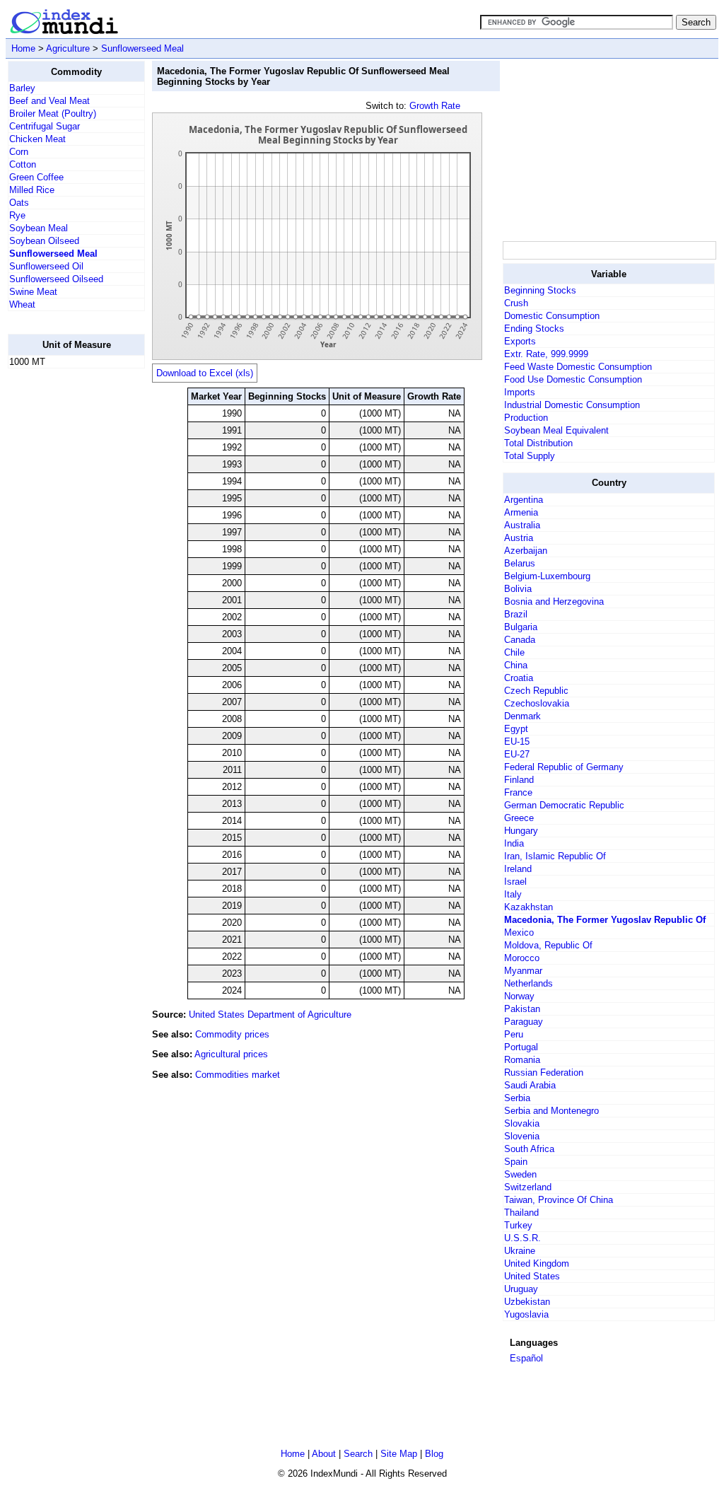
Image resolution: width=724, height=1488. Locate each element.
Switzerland (527, 1187)
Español (526, 1358)
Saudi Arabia (530, 1085)
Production (526, 417)
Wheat (22, 304)
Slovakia (521, 1123)
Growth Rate (434, 105)
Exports (520, 341)
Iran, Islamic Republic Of (555, 856)
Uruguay (521, 1289)
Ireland (518, 869)
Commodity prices (232, 1034)
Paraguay (523, 1021)
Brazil (515, 614)
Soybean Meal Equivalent (556, 430)
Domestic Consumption (552, 315)
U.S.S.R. (522, 1238)
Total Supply (529, 456)
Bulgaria (520, 627)
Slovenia (521, 1136)
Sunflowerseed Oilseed (56, 279)
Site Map (398, 1453)
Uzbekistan (527, 1301)
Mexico (519, 932)
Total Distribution (538, 443)
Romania (522, 1059)
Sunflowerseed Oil (46, 266)
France (518, 792)
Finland (519, 779)
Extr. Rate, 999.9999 (546, 354)
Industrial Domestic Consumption (572, 405)
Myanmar (523, 970)
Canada (519, 639)
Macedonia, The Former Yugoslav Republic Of (605, 919)
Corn (18, 151)
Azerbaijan (525, 550)
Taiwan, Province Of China (558, 1200)
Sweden (520, 1174)
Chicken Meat (37, 139)
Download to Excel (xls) (204, 373)
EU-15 (517, 741)
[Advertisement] (64, 592)
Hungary (521, 830)
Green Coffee (36, 177)
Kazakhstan (528, 907)
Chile (514, 652)
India (514, 843)
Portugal (521, 1047)
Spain (515, 1161)
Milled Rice (31, 190)
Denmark (522, 716)
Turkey (518, 1225)
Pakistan (522, 1009)
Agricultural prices (231, 1054)
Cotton (22, 164)
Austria (518, 538)
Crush (516, 303)
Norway (519, 996)
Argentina (523, 499)
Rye (17, 215)
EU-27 (517, 754)
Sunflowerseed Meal (142, 48)
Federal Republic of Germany (564, 767)
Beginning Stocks (540, 290)
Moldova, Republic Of (548, 945)
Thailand (521, 1212)
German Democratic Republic (564, 805)
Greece (519, 818)
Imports (519, 392)
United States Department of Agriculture (270, 1014)
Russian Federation (543, 1072)
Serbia (517, 1098)
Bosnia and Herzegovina (554, 601)
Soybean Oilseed (44, 241)
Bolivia (518, 588)
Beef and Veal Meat (49, 100)
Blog (434, 1453)
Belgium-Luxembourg (547, 576)
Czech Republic (536, 690)
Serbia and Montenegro (551, 1110)
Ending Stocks (534, 328)
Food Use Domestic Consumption (573, 379)
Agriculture (68, 48)
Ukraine (519, 1250)
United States (532, 1276)
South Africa (529, 1149)
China (515, 665)
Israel (515, 881)
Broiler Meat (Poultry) (52, 113)
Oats (19, 202)
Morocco (521, 958)
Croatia (518, 678)
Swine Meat (33, 291)
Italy (513, 894)
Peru (513, 1034)
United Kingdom (536, 1263)
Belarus (519, 563)
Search (358, 1453)
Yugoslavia (526, 1314)
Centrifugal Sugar (44, 126)
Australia (522, 525)
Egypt (516, 728)
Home (23, 48)
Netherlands (528, 983)
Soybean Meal (38, 228)
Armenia (521, 512)
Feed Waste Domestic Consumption (578, 366)
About (324, 1453)
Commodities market (237, 1074)
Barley (22, 88)
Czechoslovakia (536, 703)
